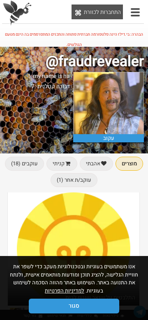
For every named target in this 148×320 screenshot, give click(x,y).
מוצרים (129, 163)
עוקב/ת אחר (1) (74, 180)
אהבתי (93, 163)
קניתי (59, 163)
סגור (74, 306)
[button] (135, 12)
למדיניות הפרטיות (64, 291)
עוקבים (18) (24, 163)
